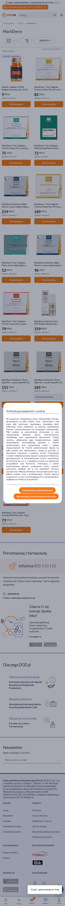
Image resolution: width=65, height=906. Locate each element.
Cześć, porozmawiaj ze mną (45, 889)
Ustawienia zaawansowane (37, 490)
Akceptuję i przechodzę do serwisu (36, 496)
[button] (59, 886)
